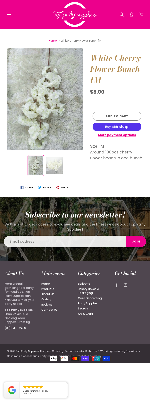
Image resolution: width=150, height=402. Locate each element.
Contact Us (49, 310)
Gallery (46, 299)
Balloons (84, 284)
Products (47, 289)
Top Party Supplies (27, 351)
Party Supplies (88, 303)
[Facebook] (116, 285)
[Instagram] (125, 285)
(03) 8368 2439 (15, 328)
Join (136, 241)
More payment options (117, 135)
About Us (47, 294)
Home (53, 41)
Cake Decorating (90, 298)
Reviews (47, 305)
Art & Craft (85, 314)
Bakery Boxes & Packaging (88, 291)
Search (83, 308)
